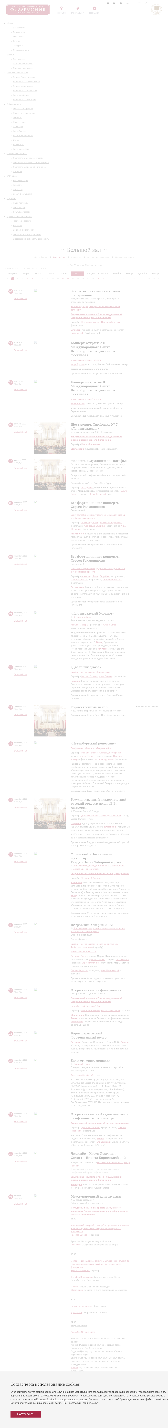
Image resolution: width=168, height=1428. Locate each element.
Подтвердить (25, 1414)
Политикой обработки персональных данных (61, 1399)
